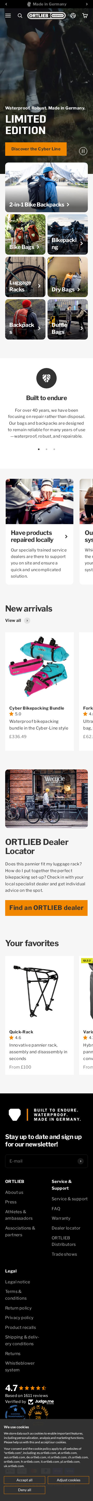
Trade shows (64, 1254)
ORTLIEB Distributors (64, 1241)
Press (11, 1202)
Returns (13, 1353)
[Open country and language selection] (73, 15)
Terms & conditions (16, 1295)
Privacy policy (19, 1317)
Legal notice (17, 1281)
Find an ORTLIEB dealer (46, 907)
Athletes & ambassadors (19, 1215)
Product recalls (20, 1327)
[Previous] (6, 4)
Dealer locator (66, 1228)
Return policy (18, 1308)
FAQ (56, 1208)
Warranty (61, 1218)
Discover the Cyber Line (35, 148)
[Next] (87, 4)
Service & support (70, 1198)
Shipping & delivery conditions (22, 1340)
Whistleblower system (20, 1366)
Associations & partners (20, 1231)
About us (14, 1192)
